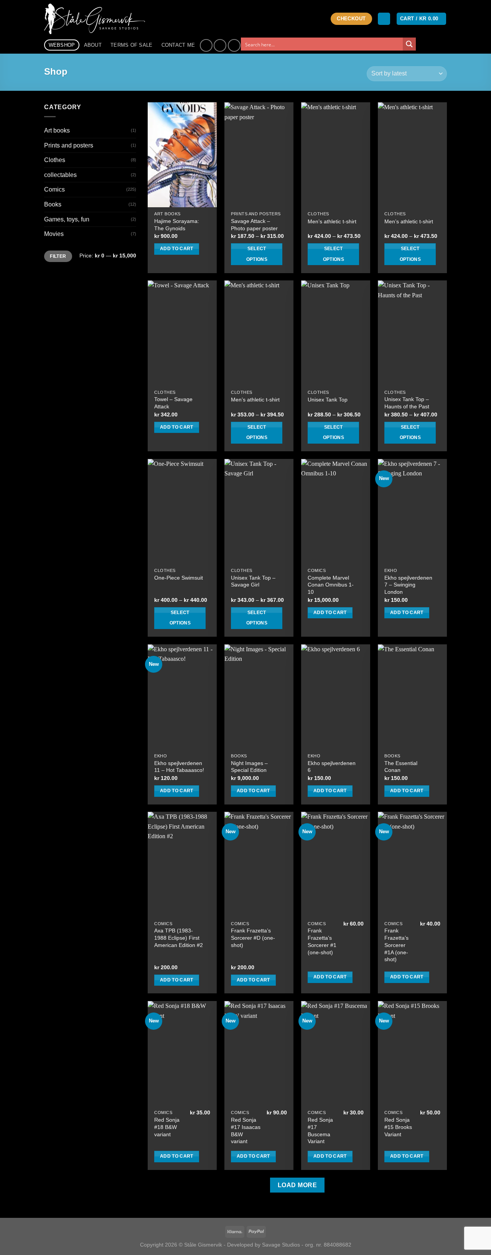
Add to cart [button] (176, 248)
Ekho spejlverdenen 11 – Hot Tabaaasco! (179, 766)
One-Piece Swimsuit (178, 578)
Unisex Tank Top (328, 399)
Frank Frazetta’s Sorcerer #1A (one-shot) (396, 944)
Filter (58, 256)
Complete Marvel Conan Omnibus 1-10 (331, 585)
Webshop (62, 45)
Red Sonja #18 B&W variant (167, 1127)
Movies (54, 234)
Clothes (54, 160)
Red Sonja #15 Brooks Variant (398, 1127)
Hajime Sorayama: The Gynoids (176, 224)
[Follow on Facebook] (206, 45)
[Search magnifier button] (409, 44)
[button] (384, 19)
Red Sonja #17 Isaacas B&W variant (245, 1130)
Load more (297, 1185)
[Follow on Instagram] (220, 45)
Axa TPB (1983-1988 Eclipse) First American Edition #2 (178, 937)
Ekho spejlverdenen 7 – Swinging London (408, 585)
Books (52, 204)
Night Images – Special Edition (249, 766)
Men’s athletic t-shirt (332, 221)
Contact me (178, 45)
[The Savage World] (98, 18)
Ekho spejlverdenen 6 (332, 766)
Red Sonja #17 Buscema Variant (320, 1130)
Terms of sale (131, 45)
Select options (256, 254)
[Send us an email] (234, 45)
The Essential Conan (400, 766)
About (93, 45)
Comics (54, 189)
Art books (57, 130)
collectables (60, 175)
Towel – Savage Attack (173, 403)
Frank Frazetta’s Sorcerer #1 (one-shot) (322, 941)
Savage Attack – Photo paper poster (254, 224)
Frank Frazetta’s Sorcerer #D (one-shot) (253, 937)
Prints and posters (68, 145)
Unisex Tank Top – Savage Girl (253, 581)
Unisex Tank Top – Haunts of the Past (406, 403)
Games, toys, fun (66, 219)
